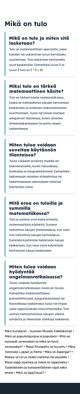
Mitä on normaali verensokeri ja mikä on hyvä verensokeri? (37, 341)
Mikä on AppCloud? (30, 373)
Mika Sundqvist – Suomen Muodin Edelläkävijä (38, 331)
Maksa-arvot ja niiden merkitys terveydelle (36, 357)
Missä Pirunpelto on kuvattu (45, 347)
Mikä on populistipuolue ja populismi (31, 336)
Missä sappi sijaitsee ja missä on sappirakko (36, 362)
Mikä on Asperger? (57, 352)
